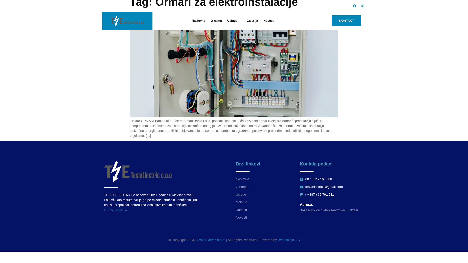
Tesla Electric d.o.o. (211, 240)
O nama (216, 20)
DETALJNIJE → (116, 210)
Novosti (269, 20)
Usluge (232, 20)
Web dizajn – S (289, 240)
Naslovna (198, 20)
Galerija (252, 20)
